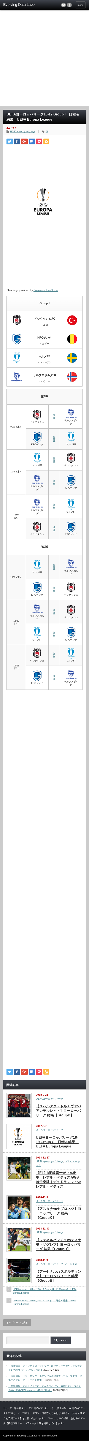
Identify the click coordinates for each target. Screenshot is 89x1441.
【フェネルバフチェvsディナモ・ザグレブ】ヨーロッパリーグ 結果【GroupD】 (58, 1244)
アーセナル (71, 1264)
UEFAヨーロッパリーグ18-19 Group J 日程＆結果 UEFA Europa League (44, 1302)
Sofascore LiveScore (45, 290)
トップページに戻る (17, 1322)
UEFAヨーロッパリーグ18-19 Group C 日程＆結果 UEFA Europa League (57, 1142)
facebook (69, 5)
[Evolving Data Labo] (21, 5)
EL (47, 131)
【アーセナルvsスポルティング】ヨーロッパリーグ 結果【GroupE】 (58, 1276)
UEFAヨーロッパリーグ (22, 131)
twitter (63, 5)
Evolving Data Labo (27, 1435)
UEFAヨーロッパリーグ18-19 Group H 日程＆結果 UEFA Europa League (44, 1291)
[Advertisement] (44, 59)
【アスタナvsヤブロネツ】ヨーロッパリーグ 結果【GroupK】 (58, 1213)
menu (80, 5)
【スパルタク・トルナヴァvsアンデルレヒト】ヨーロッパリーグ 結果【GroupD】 (58, 1110)
